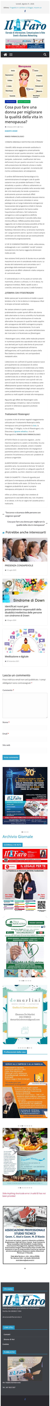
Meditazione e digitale (16, 656)
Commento (8, 690)
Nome (6, 722)
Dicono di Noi (9, 1339)
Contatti (7, 1334)
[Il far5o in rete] (24, 1295)
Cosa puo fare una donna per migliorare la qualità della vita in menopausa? (26, 523)
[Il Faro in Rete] (5, 54)
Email (6, 733)
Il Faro (21, 127)
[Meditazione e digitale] (25, 630)
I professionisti (10, 101)
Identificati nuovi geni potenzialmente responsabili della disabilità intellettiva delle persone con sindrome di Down (23, 611)
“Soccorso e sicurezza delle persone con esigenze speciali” (23, 514)
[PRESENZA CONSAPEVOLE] (25, 539)
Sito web (6, 745)
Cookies (6, 1344)
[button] (22, 832)
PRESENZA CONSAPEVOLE (19, 565)
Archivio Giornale (18, 836)
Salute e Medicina (24, 101)
